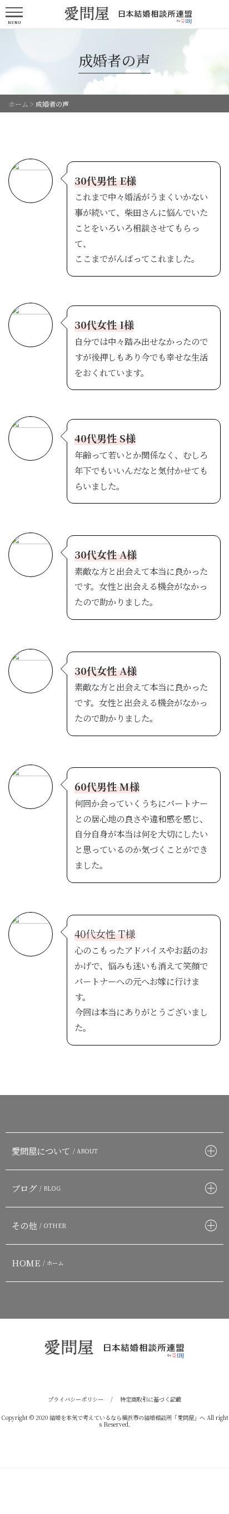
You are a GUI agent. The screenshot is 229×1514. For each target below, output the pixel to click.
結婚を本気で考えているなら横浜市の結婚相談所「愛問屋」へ (127, 1417)
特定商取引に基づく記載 (150, 1399)
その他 (39, 1225)
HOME (37, 1262)
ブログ (36, 1188)
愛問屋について (55, 1151)
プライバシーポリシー (75, 1399)
